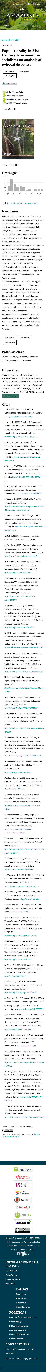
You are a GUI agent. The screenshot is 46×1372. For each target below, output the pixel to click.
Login (22, 9)
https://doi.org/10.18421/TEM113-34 (17, 960)
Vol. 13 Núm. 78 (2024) (10, 40)
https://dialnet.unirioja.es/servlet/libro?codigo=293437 (24, 1117)
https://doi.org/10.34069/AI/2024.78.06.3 (22, 203)
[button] (9, 109)
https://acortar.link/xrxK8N (26, 1046)
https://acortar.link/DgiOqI (29, 899)
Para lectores (21, 1298)
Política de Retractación (18, 1330)
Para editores (21, 1303)
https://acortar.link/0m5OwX (14, 976)
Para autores (21, 1294)
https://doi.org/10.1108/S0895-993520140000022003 (23, 671)
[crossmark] (9, 83)
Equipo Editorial (11, 1275)
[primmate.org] (23, 1253)
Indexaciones (10, 1284)
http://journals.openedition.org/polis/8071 (19, 870)
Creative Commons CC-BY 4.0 (22, 1249)
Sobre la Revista (11, 1271)
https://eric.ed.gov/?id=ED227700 (31, 1009)
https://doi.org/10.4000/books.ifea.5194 (18, 628)
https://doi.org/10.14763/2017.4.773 (17, 573)
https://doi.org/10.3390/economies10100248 (20, 936)
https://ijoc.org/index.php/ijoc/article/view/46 (20, 556)
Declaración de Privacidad (19, 1334)
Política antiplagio (15, 1322)
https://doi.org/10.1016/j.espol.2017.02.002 (20, 993)
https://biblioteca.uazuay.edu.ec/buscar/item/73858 (23, 648)
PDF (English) (9, 71)
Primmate (27, 1242)
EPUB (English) (24, 71)
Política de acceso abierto (19, 1326)
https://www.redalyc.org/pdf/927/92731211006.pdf (22, 756)
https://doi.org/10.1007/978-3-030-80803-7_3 (20, 437)
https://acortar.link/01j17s (19, 912)
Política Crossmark (16, 1339)
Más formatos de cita (10, 396)
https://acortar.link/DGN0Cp (22, 417)
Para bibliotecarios (23, 1307)
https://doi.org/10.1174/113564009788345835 (20, 708)
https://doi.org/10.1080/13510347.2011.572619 (21, 886)
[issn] (23, 1185)
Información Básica (12, 1279)
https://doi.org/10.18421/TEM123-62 (17, 1029)
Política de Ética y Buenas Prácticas (23, 1317)
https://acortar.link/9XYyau (14, 789)
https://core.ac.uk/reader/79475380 (17, 772)
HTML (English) (10, 76)
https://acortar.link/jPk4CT (31, 494)
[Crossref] (23, 1192)
